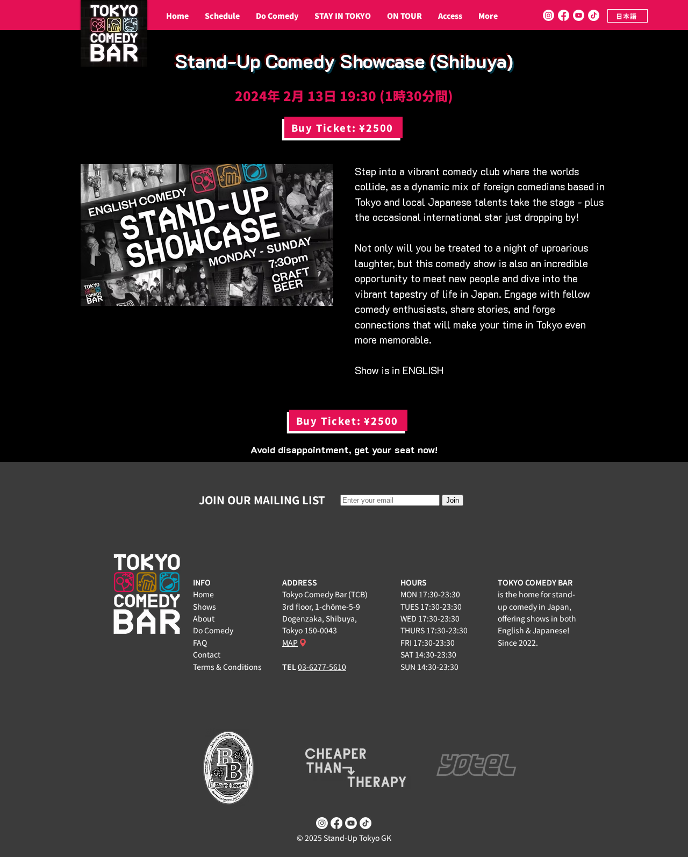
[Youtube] (578, 15)
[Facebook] (563, 15)
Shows (204, 606)
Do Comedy (213, 630)
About (203, 618)
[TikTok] (593, 15)
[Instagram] (548, 15)
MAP (290, 642)
